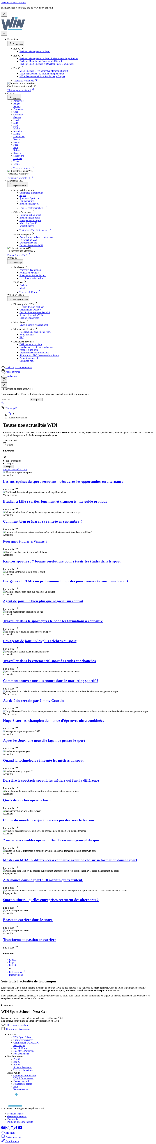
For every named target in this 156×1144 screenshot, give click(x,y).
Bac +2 (16, 1059)
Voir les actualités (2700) (15, 469)
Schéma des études (22, 1067)
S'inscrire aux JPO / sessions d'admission (39, 355)
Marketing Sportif (28, 223)
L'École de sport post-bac (32, 307)
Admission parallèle (29, 272)
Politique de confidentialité (20, 1122)
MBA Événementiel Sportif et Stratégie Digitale (42, 76)
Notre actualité (27, 334)
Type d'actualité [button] (13, 461)
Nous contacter (20, 1089)
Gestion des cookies (17, 1116)
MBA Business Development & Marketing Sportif (44, 71)
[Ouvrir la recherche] (4, 380)
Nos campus (19, 1045)
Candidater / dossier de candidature (36, 347)
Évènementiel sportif (29, 203)
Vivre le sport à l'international (34, 325)
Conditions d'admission (24, 1075)
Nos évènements (21, 1053)
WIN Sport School (22, 1037)
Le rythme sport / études (31, 278)
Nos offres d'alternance (24, 1051)
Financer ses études (22, 1083)
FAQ (22, 337)
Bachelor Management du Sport (35, 51)
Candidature (11, 376)
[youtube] (20, 1128)
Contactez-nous (27, 361)
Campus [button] (10, 463)
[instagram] (7, 1128)
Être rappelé (11, 408)
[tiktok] (16, 1128)
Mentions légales (15, 1113)
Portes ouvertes (12, 371)
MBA (22, 288)
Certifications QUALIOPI (26, 1042)
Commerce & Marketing (31, 192)
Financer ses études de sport (33, 275)
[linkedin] (12, 1128)
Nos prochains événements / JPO (35, 332)
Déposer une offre (28, 242)
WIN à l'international (23, 1078)
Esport (23, 195)
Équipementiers (27, 201)
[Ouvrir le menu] (4, 33)
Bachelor (24, 285)
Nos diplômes (20, 1048)
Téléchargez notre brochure (18, 367)
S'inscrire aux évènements (17, 1029)
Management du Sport (30, 220)
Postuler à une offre (29, 350)
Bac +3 (16, 1062)
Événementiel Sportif (30, 217)
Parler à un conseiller (30, 358)
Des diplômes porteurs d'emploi (35, 312)
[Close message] (4, 14)
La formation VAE (28, 240)
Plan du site (12, 1119)
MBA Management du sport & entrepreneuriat (42, 73)
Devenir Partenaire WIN (31, 245)
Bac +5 (16, 1064)
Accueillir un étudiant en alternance (36, 237)
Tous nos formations (23, 1070)
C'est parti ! (36, 399)
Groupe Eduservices (29, 318)
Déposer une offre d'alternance (34, 352)
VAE (15, 1086)
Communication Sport (30, 215)
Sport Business (27, 226)
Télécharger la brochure (31, 344)
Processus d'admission (30, 270)
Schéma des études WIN (31, 315)
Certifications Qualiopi (30, 309)
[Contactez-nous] (3, 404)
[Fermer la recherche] (4, 385)
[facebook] (3, 1128)
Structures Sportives (29, 198)
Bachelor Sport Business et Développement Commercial (47, 64)
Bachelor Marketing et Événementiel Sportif (41, 61)
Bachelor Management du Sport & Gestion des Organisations (49, 58)
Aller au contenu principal (13, 2)
